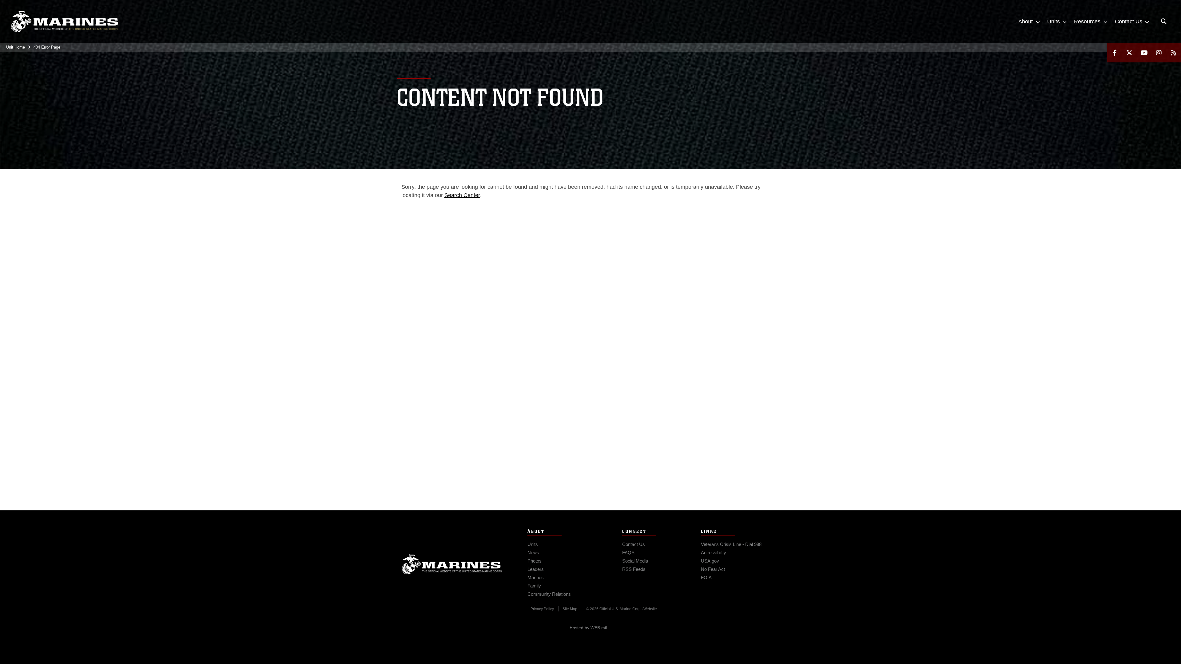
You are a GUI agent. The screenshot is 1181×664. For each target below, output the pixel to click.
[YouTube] (1144, 52)
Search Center (462, 195)
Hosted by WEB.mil (588, 627)
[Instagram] (1158, 52)
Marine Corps (451, 564)
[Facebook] (1114, 52)
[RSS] (1173, 52)
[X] (1129, 52)
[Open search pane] (1163, 21)
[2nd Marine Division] (64, 21)
